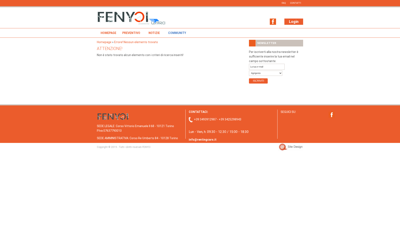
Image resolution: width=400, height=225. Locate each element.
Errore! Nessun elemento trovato (136, 42)
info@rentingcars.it (202, 139)
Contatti (295, 3)
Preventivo (131, 33)
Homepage (108, 33)
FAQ (284, 3)
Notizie (154, 33)
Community (177, 33)
